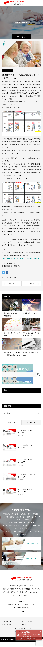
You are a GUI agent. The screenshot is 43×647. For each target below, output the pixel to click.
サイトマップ (6, 625)
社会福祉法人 (12, 277)
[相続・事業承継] (21, 552)
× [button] (40, 632)
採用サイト (25, 625)
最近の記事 (11, 423)
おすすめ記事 (31, 423)
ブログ (7, 70)
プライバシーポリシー (29, 621)
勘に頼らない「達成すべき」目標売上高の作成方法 (12, 355)
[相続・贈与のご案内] (21, 537)
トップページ (6, 621)
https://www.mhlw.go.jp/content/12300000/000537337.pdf (21, 258)
